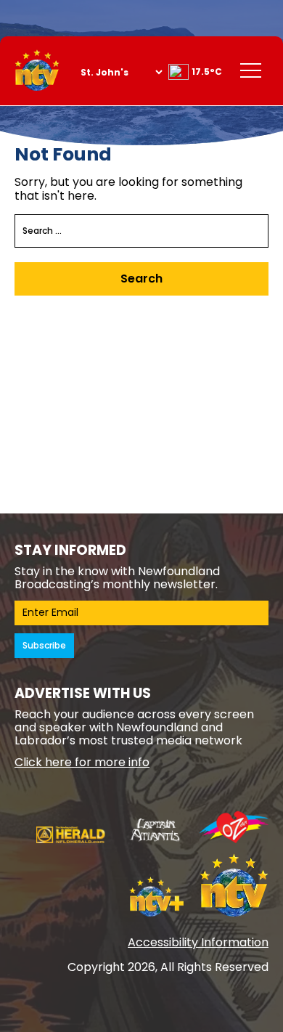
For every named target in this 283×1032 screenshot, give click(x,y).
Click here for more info (82, 762)
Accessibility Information (198, 942)
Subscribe (44, 645)
